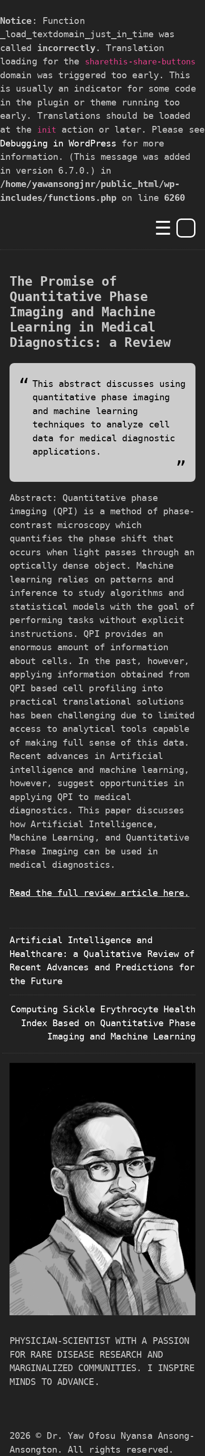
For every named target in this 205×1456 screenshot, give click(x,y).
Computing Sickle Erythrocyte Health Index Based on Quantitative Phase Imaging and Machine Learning (103, 1022)
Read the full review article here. (99, 892)
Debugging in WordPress (58, 143)
